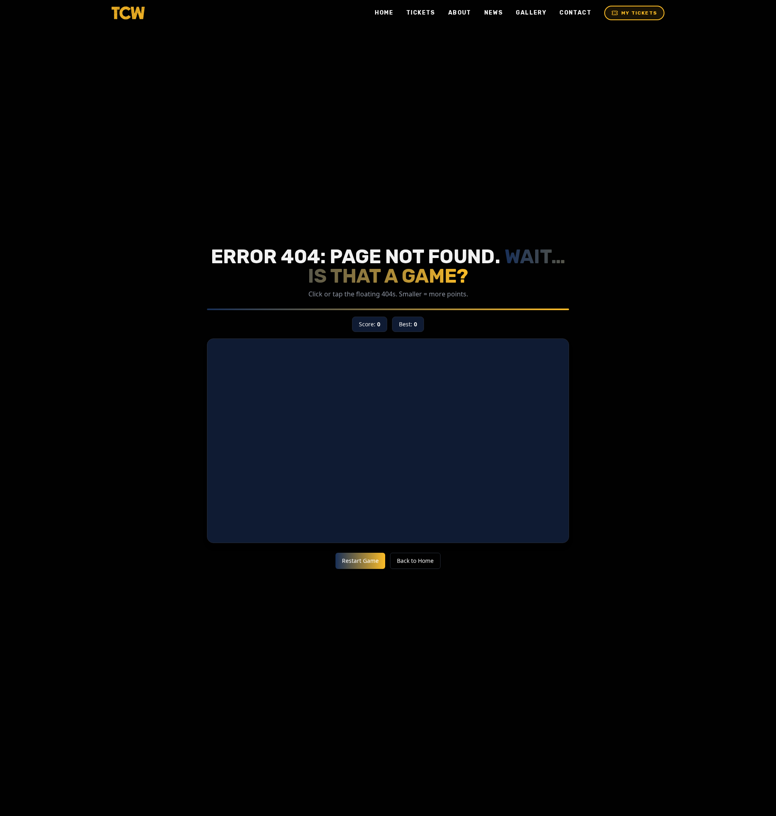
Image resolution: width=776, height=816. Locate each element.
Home (384, 12)
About (459, 12)
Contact (575, 12)
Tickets (420, 12)
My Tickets (639, 13)
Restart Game (360, 560)
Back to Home (415, 560)
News (493, 12)
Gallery (531, 12)
